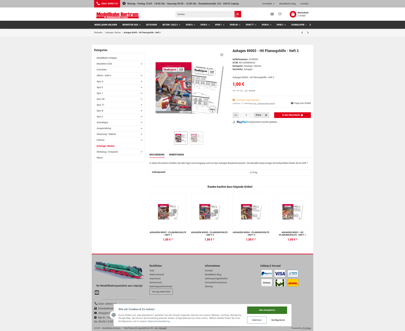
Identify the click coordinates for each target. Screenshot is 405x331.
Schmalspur (102, 122)
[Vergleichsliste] (272, 14)
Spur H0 (101, 99)
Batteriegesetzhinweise (161, 286)
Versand (252, 91)
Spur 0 (100, 87)
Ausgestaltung (104, 128)
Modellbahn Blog (287, 3)
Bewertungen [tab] (176, 154)
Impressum (155, 278)
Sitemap (209, 286)
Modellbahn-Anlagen (107, 58)
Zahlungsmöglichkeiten (216, 278)
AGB (152, 270)
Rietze (100, 157)
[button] (268, 3)
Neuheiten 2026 (104, 63)
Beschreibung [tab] (157, 154)
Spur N (100, 110)
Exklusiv (101, 140)
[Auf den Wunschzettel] (222, 55)
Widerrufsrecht (157, 274)
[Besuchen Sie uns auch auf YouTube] (97, 293)
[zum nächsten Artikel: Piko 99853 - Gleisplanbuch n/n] (308, 32)
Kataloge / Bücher (252, 66)
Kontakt (304, 3)
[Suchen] (237, 14)
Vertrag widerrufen (161, 291)
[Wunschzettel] (280, 14)
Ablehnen (257, 320)
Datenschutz (156, 282)
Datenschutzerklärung (159, 321)
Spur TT (100, 105)
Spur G (100, 81)
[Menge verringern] (236, 115)
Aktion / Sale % (104, 75)
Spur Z (100, 116)
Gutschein (102, 69)
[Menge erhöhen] (266, 115)
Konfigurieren (278, 320)
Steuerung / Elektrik (106, 134)
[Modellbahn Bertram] (117, 15)
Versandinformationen (216, 282)
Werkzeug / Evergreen (107, 152)
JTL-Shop (306, 328)
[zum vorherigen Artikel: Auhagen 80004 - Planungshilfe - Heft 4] (302, 32)
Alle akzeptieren (267, 310)
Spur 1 (100, 93)
